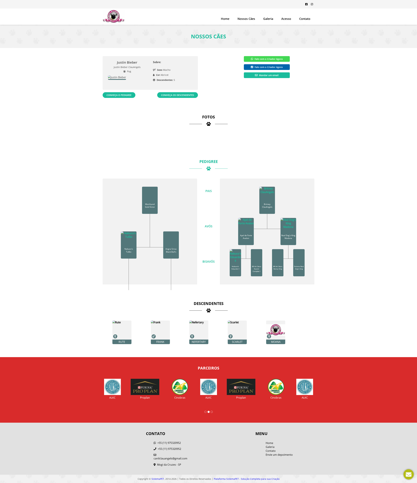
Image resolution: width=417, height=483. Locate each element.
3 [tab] (212, 412)
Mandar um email (268, 75)
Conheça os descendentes (177, 95)
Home (225, 19)
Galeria (270, 447)
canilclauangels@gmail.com (170, 458)
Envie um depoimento (279, 454)
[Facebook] (306, 4)
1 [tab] (205, 412)
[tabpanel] (208, 388)
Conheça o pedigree (119, 95)
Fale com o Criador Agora (268, 58)
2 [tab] (209, 412)
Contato (304, 19)
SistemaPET (157, 478)
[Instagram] (311, 4)
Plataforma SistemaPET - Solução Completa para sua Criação (247, 478)
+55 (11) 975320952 (169, 443)
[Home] (114, 16)
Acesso (286, 19)
